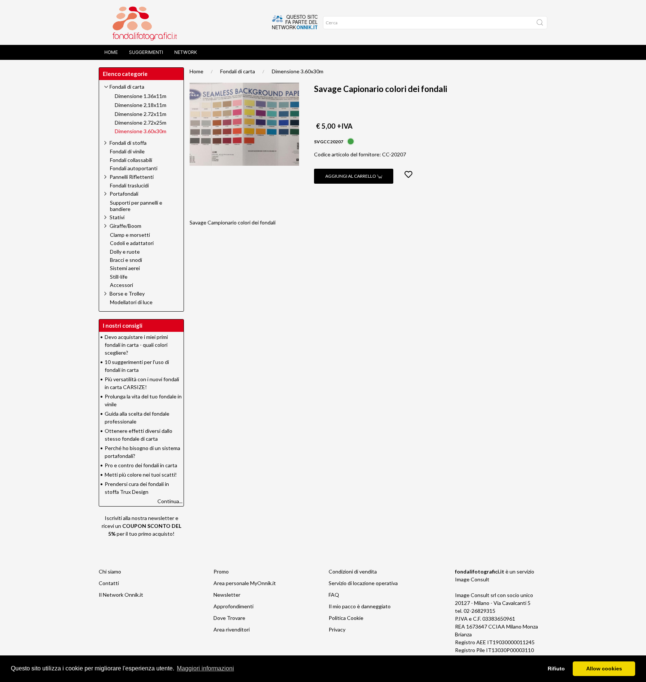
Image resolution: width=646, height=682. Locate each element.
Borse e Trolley (127, 293)
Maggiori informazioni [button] (205, 668)
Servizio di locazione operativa (363, 583)
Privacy (337, 629)
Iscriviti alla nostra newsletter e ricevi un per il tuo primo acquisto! (141, 526)
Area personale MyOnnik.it (244, 583)
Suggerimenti (146, 52)
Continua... (169, 501)
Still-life (118, 277)
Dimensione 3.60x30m (297, 71)
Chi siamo (110, 571)
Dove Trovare (229, 618)
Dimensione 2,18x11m (140, 105)
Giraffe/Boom (125, 226)
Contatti (109, 583)
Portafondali (124, 193)
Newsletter (226, 594)
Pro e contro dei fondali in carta (141, 465)
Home (111, 52)
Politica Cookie (346, 618)
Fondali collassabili (131, 160)
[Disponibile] (350, 141)
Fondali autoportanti (133, 168)
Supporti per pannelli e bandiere (136, 206)
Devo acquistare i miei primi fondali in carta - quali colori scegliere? (136, 345)
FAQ (334, 594)
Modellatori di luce (131, 302)
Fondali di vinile (127, 152)
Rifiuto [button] (556, 669)
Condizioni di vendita (353, 571)
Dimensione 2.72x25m (140, 123)
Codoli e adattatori (132, 243)
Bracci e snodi (126, 260)
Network (185, 52)
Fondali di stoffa (128, 143)
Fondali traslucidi (129, 186)
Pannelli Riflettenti (132, 177)
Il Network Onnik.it (121, 594)
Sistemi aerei (125, 268)
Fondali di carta (237, 71)
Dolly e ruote (125, 252)
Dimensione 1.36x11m (140, 96)
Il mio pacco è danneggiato (360, 606)
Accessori (121, 285)
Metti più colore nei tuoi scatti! (141, 474)
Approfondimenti (233, 606)
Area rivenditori (231, 629)
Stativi (117, 217)
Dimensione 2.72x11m (140, 114)
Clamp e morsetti (130, 235)
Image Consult (472, 579)
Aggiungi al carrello (351, 176)
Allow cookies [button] (604, 669)
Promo (221, 571)
